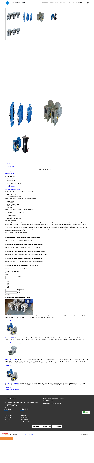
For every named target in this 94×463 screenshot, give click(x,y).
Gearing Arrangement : (21, 316)
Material (9, 202)
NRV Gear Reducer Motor (11, 359)
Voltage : (50, 316)
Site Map (7, 421)
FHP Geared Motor (25, 417)
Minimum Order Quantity (12, 196)
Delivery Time (10, 215)
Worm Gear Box (24, 419)
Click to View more (11, 186)
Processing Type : (12, 317)
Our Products (63, 2)
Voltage (8, 205)
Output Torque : (57, 339)
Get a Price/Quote (9, 173)
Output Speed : (66, 316)
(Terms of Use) (27, 432)
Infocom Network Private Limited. (27, 434)
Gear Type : (49, 317)
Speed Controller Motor (26, 421)
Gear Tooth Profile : (81, 316)
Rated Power (10, 204)
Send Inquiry (17, 189)
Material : (33, 317)
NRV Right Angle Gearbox (11, 383)
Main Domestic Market (12, 218)
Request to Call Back (10, 189)
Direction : (47, 339)
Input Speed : (24, 317)
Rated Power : (35, 316)
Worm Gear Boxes (9, 316)
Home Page (45, 2)
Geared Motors (24, 413)
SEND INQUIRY (8, 389)
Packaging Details (11, 217)
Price (8, 194)
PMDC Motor (24, 415)
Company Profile (54, 2)
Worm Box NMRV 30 (10, 337)
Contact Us (71, 2)
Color (8, 207)
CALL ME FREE (16, 389)
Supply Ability (10, 213)
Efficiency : (40, 317)
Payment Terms (10, 212)
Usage (8, 201)
